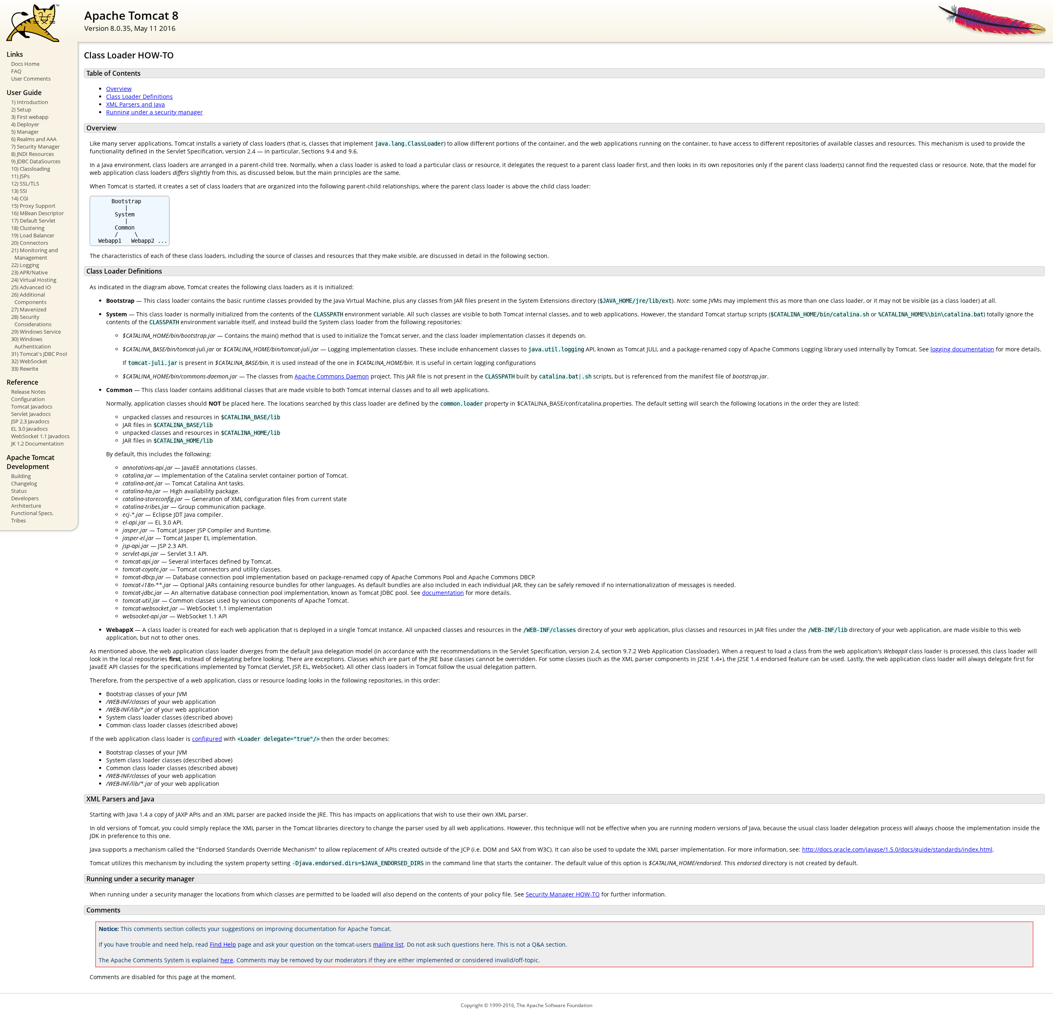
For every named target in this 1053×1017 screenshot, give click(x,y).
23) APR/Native (29, 272)
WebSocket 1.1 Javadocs (40, 436)
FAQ (16, 71)
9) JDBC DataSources (35, 161)
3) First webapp (30, 117)
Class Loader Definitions (139, 96)
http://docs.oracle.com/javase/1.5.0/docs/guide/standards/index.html (897, 849)
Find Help (223, 944)
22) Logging (25, 265)
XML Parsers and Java (135, 104)
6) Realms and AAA (33, 139)
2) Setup (21, 109)
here (226, 960)
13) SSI (19, 191)
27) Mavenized (28, 309)
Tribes (18, 520)
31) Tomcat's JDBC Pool (39, 354)
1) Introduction (29, 102)
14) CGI (19, 198)
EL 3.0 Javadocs (29, 428)
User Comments (31, 78)
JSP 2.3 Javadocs (30, 421)
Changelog (24, 483)
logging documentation (962, 349)
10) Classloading (30, 168)
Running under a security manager (154, 112)
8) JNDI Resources (32, 154)
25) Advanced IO (31, 287)
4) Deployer (25, 124)
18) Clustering (27, 228)
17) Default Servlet (33, 220)
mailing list (388, 944)
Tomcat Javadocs (31, 406)
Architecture (26, 505)
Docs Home (25, 63)
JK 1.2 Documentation (37, 443)
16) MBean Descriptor (37, 213)
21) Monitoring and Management (34, 253)
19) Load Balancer (32, 235)
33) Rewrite (24, 368)
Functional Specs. (32, 513)
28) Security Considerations (31, 320)
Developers (25, 498)
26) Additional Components (28, 298)
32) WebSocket (29, 361)
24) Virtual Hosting (33, 279)
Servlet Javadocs (31, 414)
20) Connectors (29, 242)
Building (21, 476)
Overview (119, 89)
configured (207, 739)
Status (19, 491)
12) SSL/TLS (25, 183)
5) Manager (25, 131)
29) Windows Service (36, 331)
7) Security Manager (35, 146)
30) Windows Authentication (31, 342)
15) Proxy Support (33, 205)
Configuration (28, 399)
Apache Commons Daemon (332, 376)
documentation (443, 593)
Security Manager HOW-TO (563, 894)
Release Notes (28, 391)
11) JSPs (20, 176)
